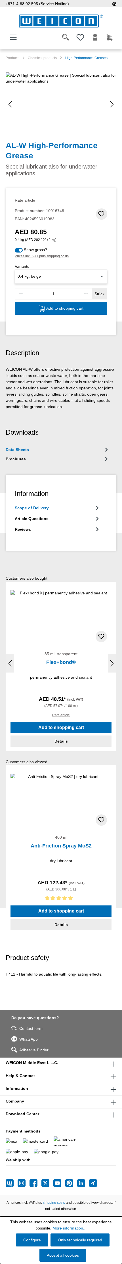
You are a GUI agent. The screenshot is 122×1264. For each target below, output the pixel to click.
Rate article (25, 200)
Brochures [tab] (16, 459)
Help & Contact (20, 1075)
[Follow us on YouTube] (59, 1183)
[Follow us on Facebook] (35, 1183)
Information (17, 1088)
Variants (22, 266)
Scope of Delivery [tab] (32, 508)
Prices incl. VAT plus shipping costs (42, 256)
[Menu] (13, 37)
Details (61, 741)
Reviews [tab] (23, 529)
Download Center (22, 1114)
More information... (69, 1228)
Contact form (31, 1028)
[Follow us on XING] (93, 1183)
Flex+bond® (61, 662)
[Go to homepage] (61, 21)
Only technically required (80, 1240)
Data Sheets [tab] (17, 449)
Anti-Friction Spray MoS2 (61, 846)
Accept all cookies (63, 1255)
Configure (32, 1240)
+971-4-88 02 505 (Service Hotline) (37, 3)
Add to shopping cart (64, 308)
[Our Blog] (12, 1183)
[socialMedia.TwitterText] (47, 1183)
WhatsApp (28, 1039)
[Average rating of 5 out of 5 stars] (61, 899)
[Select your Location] (114, 3)
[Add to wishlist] (101, 214)
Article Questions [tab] (32, 518)
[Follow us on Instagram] (24, 1183)
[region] (61, 104)
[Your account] (95, 37)
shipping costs (54, 1203)
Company (15, 1101)
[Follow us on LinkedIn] (83, 1183)
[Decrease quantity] (21, 293)
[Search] (65, 37)
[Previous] (10, 104)
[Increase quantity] (86, 293)
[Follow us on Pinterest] (71, 1183)
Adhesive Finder (34, 1050)
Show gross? (35, 249)
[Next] (112, 104)
